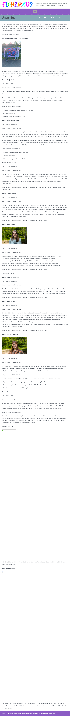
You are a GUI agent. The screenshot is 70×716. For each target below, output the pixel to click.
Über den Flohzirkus (51, 18)
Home (41, 18)
